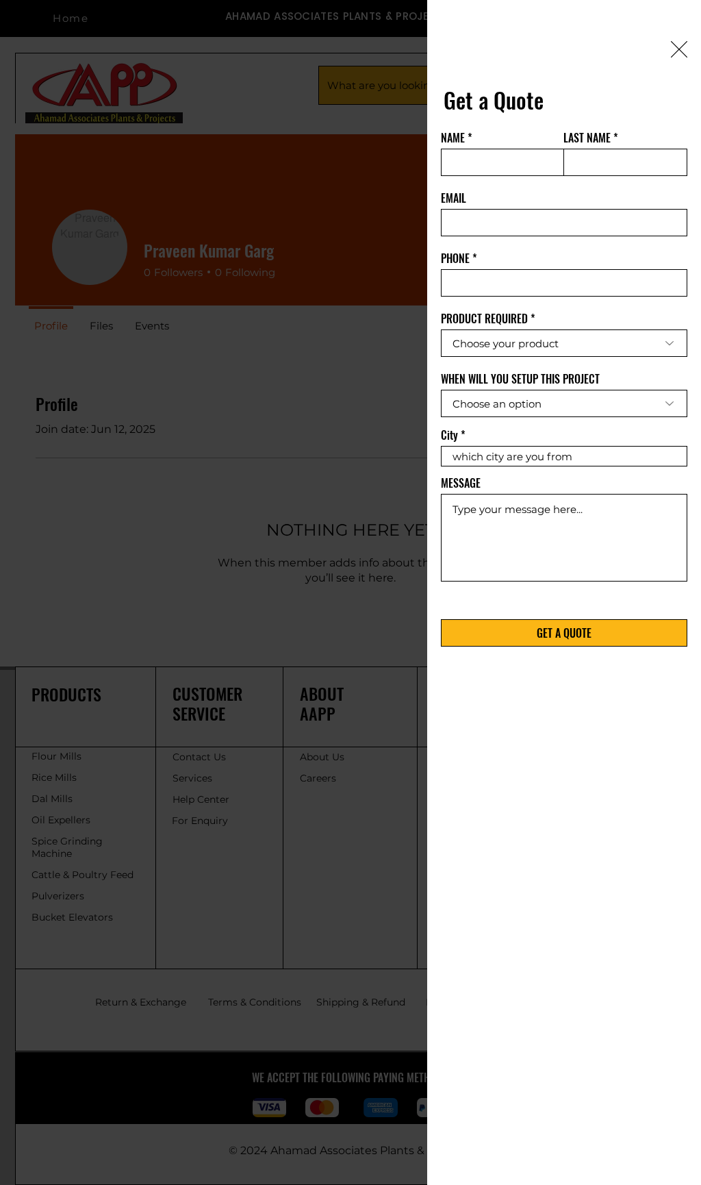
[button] (679, 49)
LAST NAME (587, 137)
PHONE (455, 258)
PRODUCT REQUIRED (484, 318)
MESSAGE (461, 482)
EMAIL (453, 197)
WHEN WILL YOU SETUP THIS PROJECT (520, 378)
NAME (453, 137)
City (449, 434)
